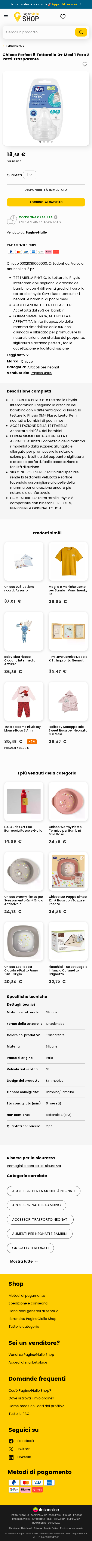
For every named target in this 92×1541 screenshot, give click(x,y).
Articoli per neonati (43, 367)
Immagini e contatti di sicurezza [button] (34, 1166)
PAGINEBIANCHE (21, 1519)
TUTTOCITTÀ (38, 1519)
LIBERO (14, 1515)
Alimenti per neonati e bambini (39, 1233)
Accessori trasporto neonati (40, 1219)
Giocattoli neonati (30, 1247)
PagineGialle (36, 232)
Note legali (26, 1528)
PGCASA (77, 1515)
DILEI (49, 1519)
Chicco (27, 361)
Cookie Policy (51, 1528)
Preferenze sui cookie (71, 1528)
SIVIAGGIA (59, 1519)
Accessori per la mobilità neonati (43, 1190)
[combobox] (46, 32)
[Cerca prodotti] (81, 32)
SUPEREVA (54, 1523)
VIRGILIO (24, 1515)
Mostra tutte (21, 1261)
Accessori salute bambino (36, 1205)
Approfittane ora (66, 4)
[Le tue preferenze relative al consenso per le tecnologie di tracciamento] (84, 1533)
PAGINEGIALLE (39, 1515)
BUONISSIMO (39, 1523)
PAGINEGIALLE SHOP (60, 1515)
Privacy (38, 1528)
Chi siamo (14, 1528)
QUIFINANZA (73, 1519)
